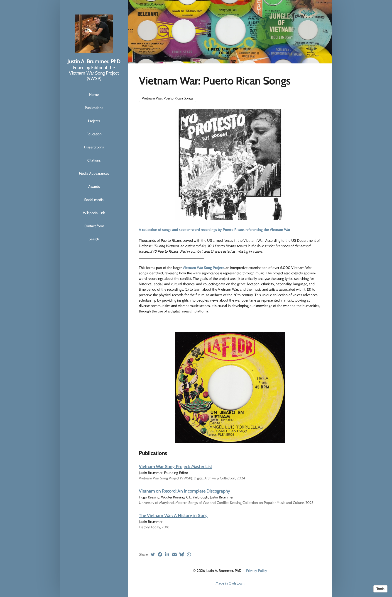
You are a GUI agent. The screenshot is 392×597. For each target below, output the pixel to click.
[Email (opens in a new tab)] (174, 554)
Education (94, 134)
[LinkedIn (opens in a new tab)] (167, 554)
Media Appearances (94, 173)
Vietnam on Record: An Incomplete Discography (184, 491)
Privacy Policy (256, 570)
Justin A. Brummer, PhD (93, 61)
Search (94, 239)
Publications (94, 108)
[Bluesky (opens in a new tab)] (181, 554)
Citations (94, 160)
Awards (94, 186)
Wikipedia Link (94, 213)
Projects (94, 121)
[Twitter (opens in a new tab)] (152, 554)
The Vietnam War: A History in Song (173, 515)
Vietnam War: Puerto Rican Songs (167, 98)
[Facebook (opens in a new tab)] (160, 554)
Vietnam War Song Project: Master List (175, 466)
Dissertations (94, 147)
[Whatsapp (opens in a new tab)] (189, 554)
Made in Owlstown (230, 583)
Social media (94, 200)
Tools (380, 589)
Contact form (94, 226)
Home (94, 94)
